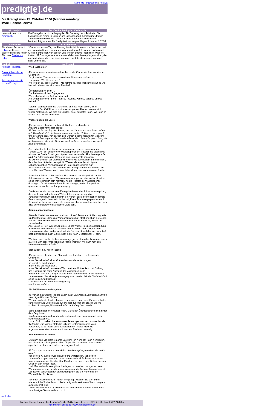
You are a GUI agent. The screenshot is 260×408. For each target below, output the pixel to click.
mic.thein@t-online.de (60, 404)
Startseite (79, 2)
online (5, 50)
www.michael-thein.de (84, 404)
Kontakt (104, 2)
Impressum (92, 2)
